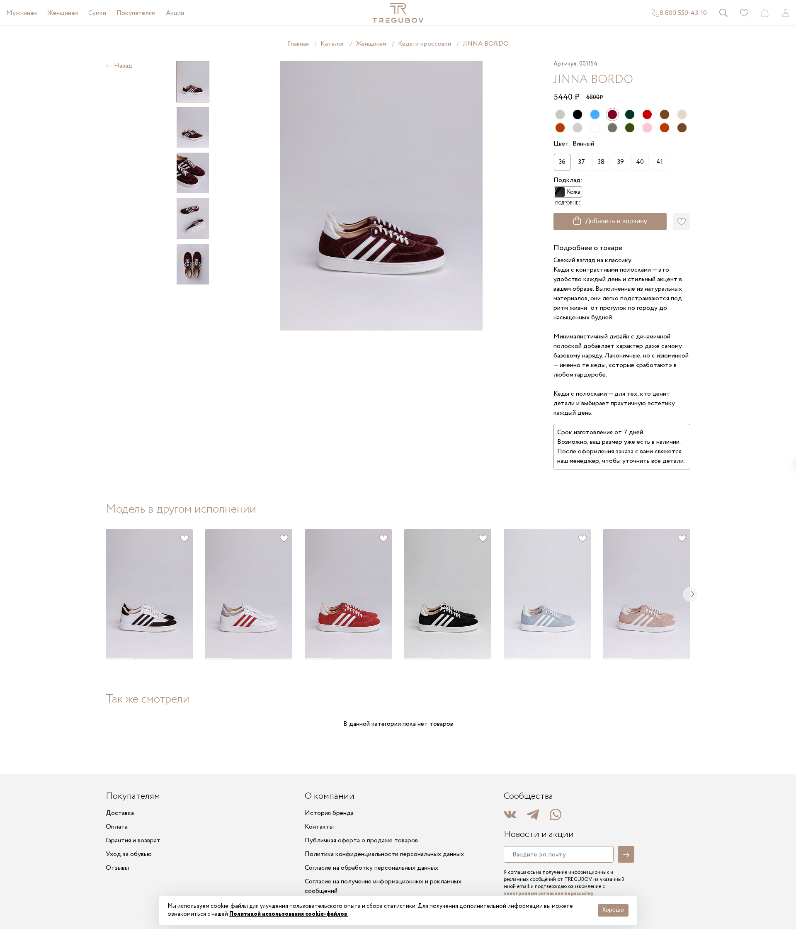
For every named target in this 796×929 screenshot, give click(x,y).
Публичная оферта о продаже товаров (361, 840)
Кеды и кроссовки (424, 44)
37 (581, 162)
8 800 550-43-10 (683, 13)
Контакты (319, 827)
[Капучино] (682, 114)
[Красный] (647, 114)
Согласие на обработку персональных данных (371, 868)
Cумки (97, 13)
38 (600, 162)
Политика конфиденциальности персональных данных (384, 854)
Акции (175, 13)
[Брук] (664, 114)
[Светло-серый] (577, 127)
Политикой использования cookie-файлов (288, 914)
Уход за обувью (129, 854)
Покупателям (135, 13)
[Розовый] (647, 127)
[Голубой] (595, 114)
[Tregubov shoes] (398, 12)
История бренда (329, 813)
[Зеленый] (629, 127)
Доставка (120, 813)
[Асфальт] (612, 127)
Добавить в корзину (616, 221)
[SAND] (560, 114)
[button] (120, 594)
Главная (298, 44)
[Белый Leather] (595, 127)
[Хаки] (629, 114)
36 (561, 162)
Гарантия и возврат (133, 840)
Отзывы (117, 868)
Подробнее (568, 203)
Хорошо (613, 910)
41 (659, 162)
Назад (123, 66)
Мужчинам (21, 13)
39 (620, 162)
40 (640, 162)
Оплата (117, 827)
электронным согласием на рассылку (548, 893)
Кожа (573, 192)
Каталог (332, 44)
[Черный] (577, 114)
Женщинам (62, 13)
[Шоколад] (560, 127)
